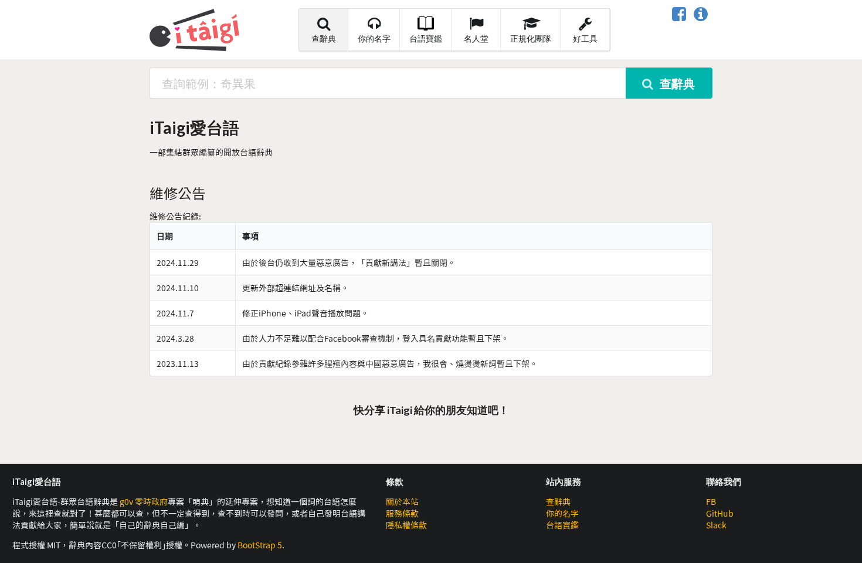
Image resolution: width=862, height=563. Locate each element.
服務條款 (402, 513)
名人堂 (476, 38)
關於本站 (402, 501)
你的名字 (374, 38)
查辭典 (323, 38)
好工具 (585, 38)
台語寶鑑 (425, 38)
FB (711, 501)
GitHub (720, 513)
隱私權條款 (406, 525)
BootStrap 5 (259, 545)
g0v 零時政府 (144, 501)
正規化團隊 (530, 38)
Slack (716, 525)
